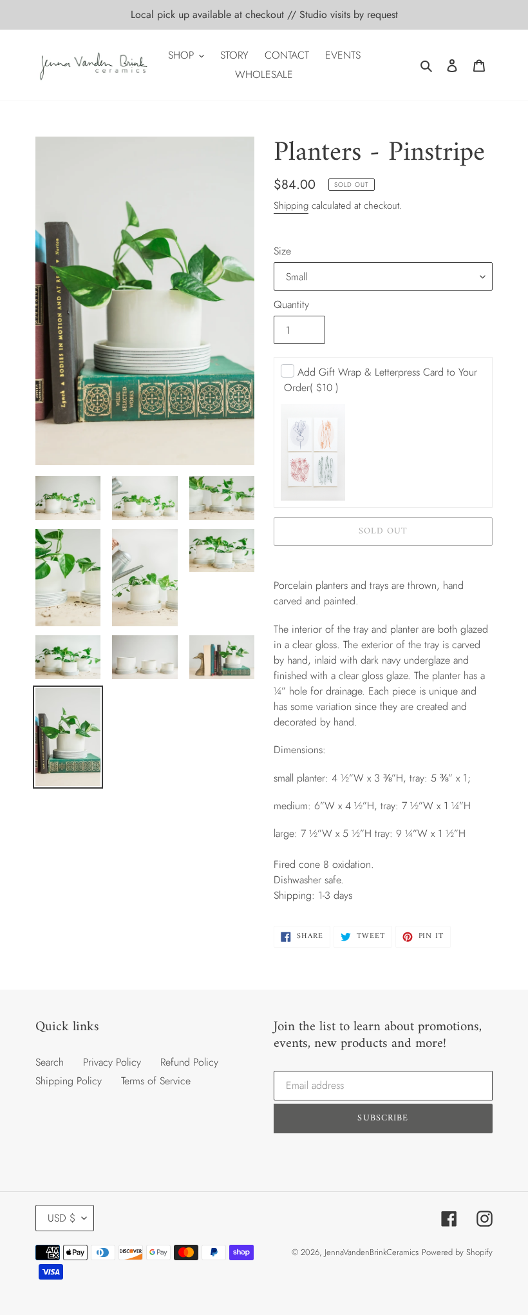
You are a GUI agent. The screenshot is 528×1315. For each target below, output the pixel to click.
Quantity (291, 304)
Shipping (291, 205)
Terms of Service (156, 1080)
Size (282, 251)
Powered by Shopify (457, 1252)
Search (49, 1062)
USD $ (61, 1218)
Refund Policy (189, 1062)
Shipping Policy (68, 1080)
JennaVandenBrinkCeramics (372, 1252)
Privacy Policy (112, 1062)
